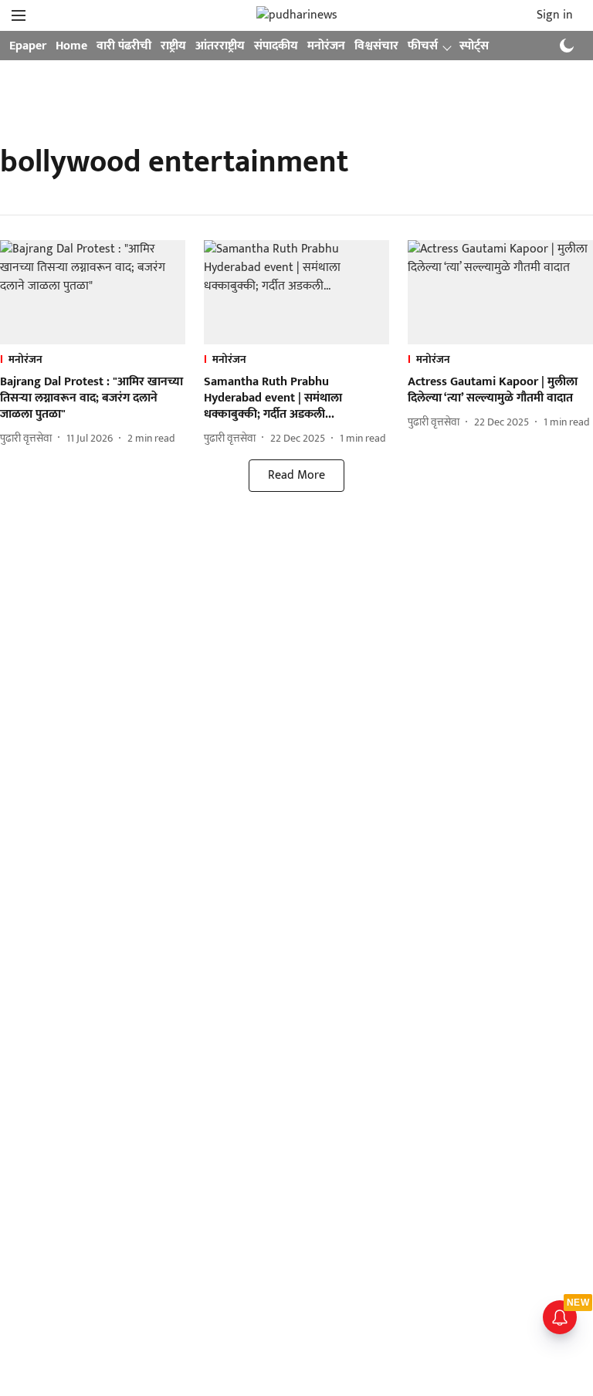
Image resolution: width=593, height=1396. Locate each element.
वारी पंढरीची (124, 46)
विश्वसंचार (376, 46)
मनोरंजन (326, 46)
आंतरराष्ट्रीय (220, 46)
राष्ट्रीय (173, 46)
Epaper (27, 46)
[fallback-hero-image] (92, 292)
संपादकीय (276, 46)
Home (71, 46)
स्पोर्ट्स (474, 46)
